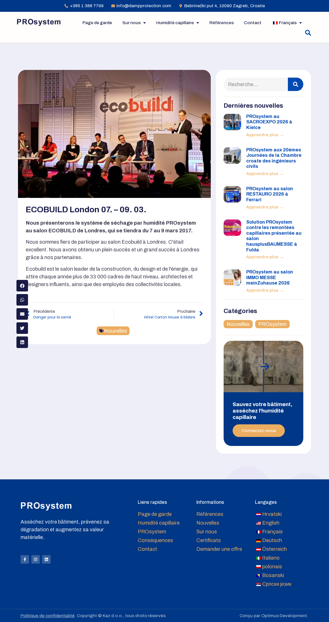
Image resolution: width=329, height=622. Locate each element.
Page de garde (97, 22)
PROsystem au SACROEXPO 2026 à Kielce (269, 122)
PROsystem (272, 324)
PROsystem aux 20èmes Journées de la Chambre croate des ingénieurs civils (273, 158)
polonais (272, 566)
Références (221, 22)
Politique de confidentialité (48, 615)
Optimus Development (284, 615)
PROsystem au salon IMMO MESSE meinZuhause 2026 (269, 277)
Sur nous (131, 22)
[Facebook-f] (25, 559)
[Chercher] (295, 84)
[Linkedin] (46, 559)
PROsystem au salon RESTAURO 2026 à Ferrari (269, 194)
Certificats (208, 540)
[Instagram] (35, 559)
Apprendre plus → (265, 135)
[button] (308, 33)
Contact (252, 22)
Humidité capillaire (175, 22)
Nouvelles (115, 331)
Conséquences (155, 540)
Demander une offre (219, 549)
